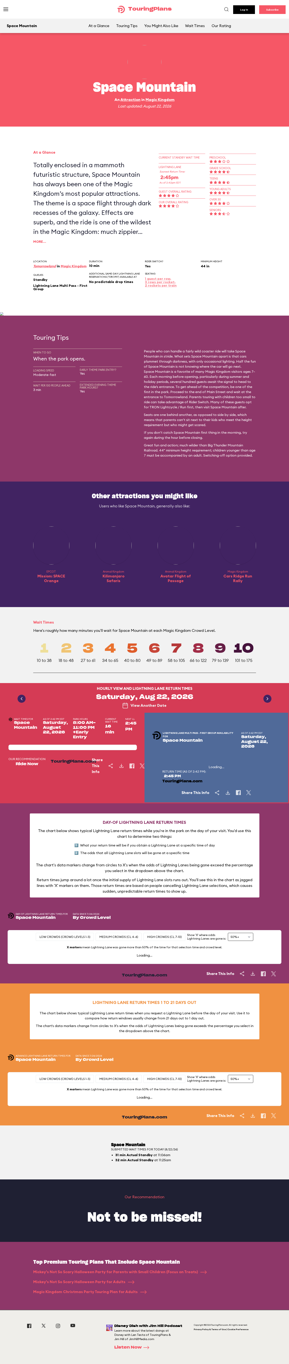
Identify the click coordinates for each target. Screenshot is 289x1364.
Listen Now (128, 1347)
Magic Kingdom (160, 99)
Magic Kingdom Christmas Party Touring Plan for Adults (86, 1291)
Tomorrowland (44, 266)
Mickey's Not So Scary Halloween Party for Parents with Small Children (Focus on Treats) (116, 1271)
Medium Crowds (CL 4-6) (118, 937)
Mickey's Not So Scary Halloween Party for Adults (79, 1281)
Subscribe (272, 9)
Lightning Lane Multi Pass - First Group (60, 287)
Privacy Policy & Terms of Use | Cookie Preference (221, 1329)
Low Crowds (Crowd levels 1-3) (64, 937)
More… (39, 241)
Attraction (130, 99)
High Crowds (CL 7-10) (164, 937)
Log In (244, 9)
